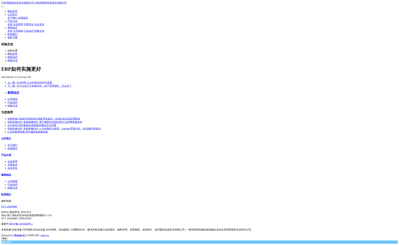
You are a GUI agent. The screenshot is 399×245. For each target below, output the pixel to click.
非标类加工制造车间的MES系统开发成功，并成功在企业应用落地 (43, 118)
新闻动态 (12, 57)
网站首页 (12, 11)
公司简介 (6, 138)
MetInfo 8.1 (20, 235)
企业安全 (12, 168)
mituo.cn (45, 235)
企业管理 (12, 161)
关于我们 (12, 145)
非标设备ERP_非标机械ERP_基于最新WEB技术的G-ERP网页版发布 (44, 122)
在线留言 (12, 148)
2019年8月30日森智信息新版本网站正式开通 (31, 125)
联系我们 (6, 194)
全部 (9, 24)
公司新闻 (12, 99)
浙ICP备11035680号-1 (21, 224)
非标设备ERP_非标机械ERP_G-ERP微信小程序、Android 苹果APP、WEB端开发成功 (54, 128)
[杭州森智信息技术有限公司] (199, 3)
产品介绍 (6, 155)
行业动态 (12, 102)
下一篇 (39, 86)
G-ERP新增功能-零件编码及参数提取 (27, 132)
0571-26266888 (9, 206)
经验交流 (12, 60)
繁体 (4, 238)
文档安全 (12, 164)
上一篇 (29, 82)
